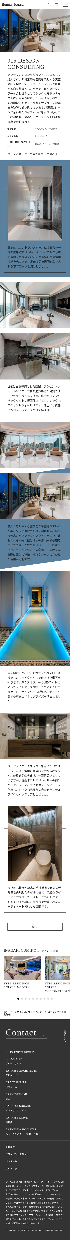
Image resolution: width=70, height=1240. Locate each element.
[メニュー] (65, 5)
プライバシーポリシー (17, 1154)
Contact (21, 1033)
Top (6, 1011)
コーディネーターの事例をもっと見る (31, 154)
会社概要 (10, 1146)
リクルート (11, 1161)
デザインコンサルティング (28, 1011)
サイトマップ (12, 1168)
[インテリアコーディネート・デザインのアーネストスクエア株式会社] (13, 4)
